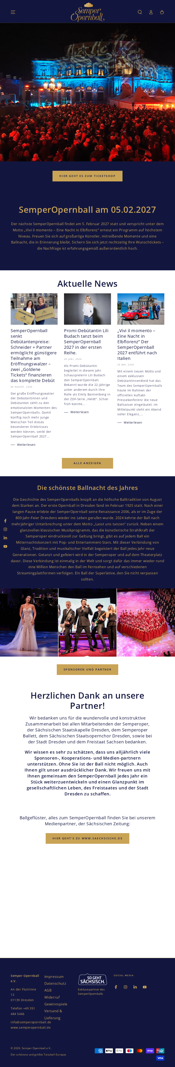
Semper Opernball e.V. (36, 1048)
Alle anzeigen (87, 463)
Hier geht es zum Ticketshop (87, 176)
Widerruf (52, 997)
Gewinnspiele (55, 1004)
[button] (139, 12)
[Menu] (13, 12)
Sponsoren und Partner (88, 669)
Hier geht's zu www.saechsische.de (87, 838)
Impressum (54, 976)
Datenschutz (55, 983)
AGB (48, 990)
